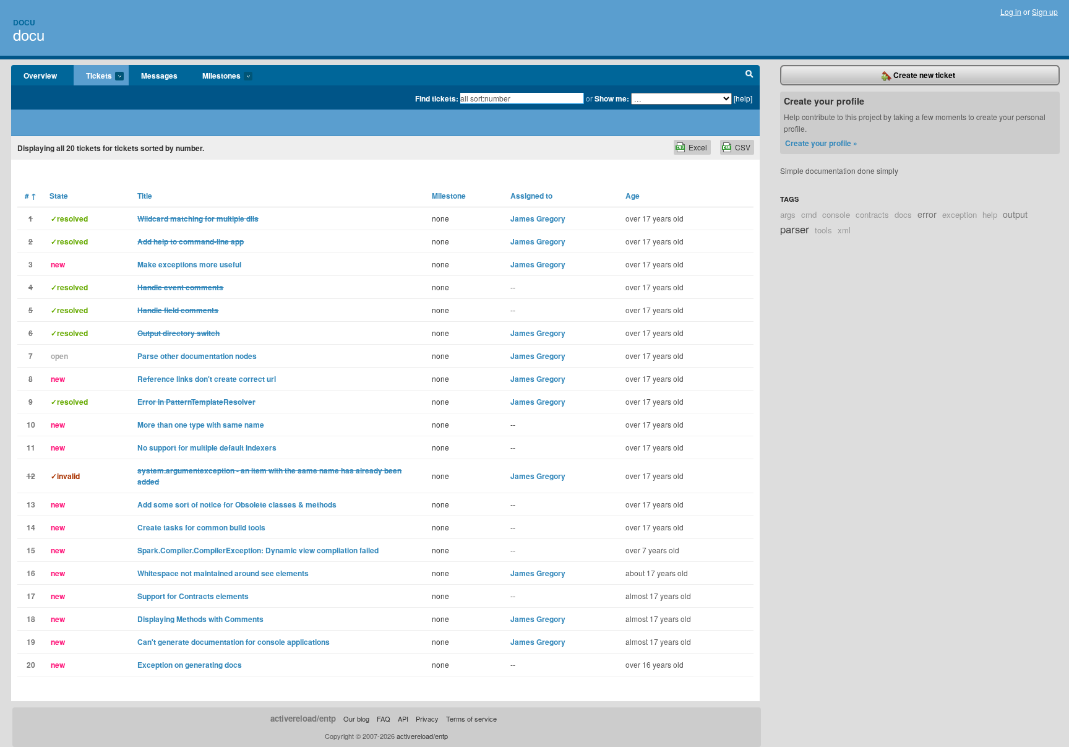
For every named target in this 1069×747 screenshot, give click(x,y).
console (836, 214)
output (1015, 213)
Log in (1010, 11)
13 (31, 504)
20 (31, 664)
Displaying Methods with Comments (200, 618)
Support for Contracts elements (193, 596)
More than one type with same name (200, 424)
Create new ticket (923, 74)
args (788, 214)
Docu (24, 22)
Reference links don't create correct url (206, 378)
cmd (809, 214)
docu (29, 34)
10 (31, 424)
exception (959, 214)
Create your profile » (821, 143)
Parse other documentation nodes (197, 355)
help (989, 214)
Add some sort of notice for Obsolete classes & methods (237, 504)
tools (823, 230)
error (927, 213)
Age (632, 195)
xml (844, 230)
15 (31, 550)
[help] (743, 98)
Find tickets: (436, 98)
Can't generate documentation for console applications (233, 641)
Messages (159, 75)
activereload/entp (303, 718)
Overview (40, 75)
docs (903, 214)
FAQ (383, 718)
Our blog (356, 718)
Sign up (1045, 11)
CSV (742, 147)
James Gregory (537, 218)
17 (31, 596)
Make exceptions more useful (189, 264)
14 (31, 527)
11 (31, 447)
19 (31, 641)
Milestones (215, 76)
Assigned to (531, 195)
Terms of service (471, 718)
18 (31, 618)
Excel (698, 147)
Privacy (427, 718)
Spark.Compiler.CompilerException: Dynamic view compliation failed (258, 550)
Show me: (612, 98)
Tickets (93, 76)
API (403, 718)
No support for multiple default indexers (207, 447)
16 (31, 573)
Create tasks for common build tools (201, 527)
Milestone (449, 195)
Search (749, 75)
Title (144, 195)
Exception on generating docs (189, 664)
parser (794, 229)
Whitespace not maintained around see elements (223, 573)
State (58, 195)
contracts (872, 214)
